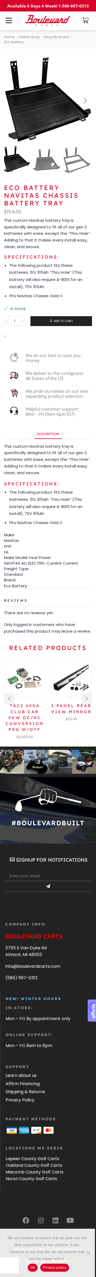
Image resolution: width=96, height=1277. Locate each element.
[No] (88, 1253)
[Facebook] (26, 1220)
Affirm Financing (23, 1084)
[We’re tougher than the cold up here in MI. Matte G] (60, 762)
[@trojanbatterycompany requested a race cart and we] (12, 762)
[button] (85, 20)
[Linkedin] (55, 1220)
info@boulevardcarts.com (32, 966)
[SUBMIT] (48, 886)
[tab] (48, 434)
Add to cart (63, 321)
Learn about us (21, 1075)
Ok (32, 1267)
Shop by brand (56, 37)
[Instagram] (40, 1220)
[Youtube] (70, 1220)
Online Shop (29, 37)
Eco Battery (14, 42)
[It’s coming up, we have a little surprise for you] (36, 762)
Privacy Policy (20, 1100)
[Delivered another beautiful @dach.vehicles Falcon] (84, 762)
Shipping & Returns (25, 1092)
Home (9, 37)
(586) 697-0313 (21, 978)
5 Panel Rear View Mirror (71, 708)
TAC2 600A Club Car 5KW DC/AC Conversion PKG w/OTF (25, 717)
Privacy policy (54, 1267)
